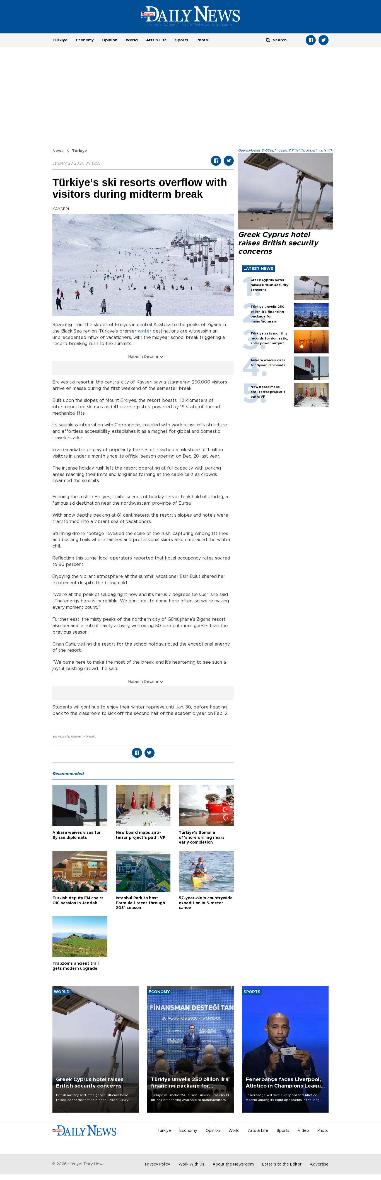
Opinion (109, 40)
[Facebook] (311, 40)
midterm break (83, 736)
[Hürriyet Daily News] (190, 16)
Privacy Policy (157, 1164)
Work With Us (191, 1164)
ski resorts (60, 736)
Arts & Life (156, 40)
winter (144, 331)
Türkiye (59, 40)
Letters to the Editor (282, 1164)
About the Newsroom (233, 1164)
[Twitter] (324, 40)
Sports (181, 40)
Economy (85, 40)
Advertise (319, 1164)
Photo (202, 40)
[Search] (268, 40)
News (58, 151)
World (132, 40)
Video (303, 1131)
